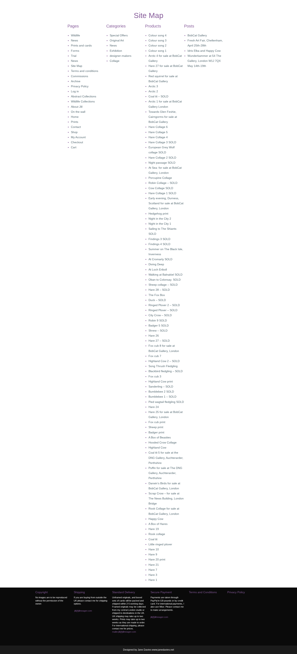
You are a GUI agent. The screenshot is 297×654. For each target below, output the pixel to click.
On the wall (78, 111)
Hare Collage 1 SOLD (162, 193)
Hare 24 (153, 407)
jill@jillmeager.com (83, 611)
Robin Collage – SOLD (162, 182)
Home (75, 116)
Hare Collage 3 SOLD (162, 142)
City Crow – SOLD (160, 315)
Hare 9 (152, 554)
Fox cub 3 (154, 376)
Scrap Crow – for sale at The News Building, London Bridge (166, 498)
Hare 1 (152, 579)
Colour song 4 (157, 35)
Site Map (76, 65)
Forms (75, 50)
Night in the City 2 (159, 218)
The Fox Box (156, 295)
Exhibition (116, 50)
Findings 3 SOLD (159, 239)
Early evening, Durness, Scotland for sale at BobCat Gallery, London (165, 203)
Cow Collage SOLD (160, 188)
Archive (75, 81)
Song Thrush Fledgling (163, 366)
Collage (114, 60)
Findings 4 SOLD (159, 244)
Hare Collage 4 (158, 137)
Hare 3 (152, 574)
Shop (74, 132)
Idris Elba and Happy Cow (204, 50)
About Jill (76, 106)
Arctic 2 (153, 91)
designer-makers (120, 55)
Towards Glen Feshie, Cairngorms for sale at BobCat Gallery (162, 116)
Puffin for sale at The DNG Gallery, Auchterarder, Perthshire (165, 473)
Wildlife (75, 35)
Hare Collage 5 (158, 132)
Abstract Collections (83, 96)
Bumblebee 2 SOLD (161, 391)
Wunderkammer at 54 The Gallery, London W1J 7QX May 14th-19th (204, 60)
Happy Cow (155, 518)
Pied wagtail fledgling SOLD (166, 401)
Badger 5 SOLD (158, 325)
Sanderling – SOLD (160, 386)
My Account (78, 137)
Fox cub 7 (154, 356)
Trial (73, 55)
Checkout (77, 142)
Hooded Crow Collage (162, 442)
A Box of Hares (157, 524)
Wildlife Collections (83, 101)
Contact (76, 126)
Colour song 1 (157, 50)
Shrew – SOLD (157, 330)
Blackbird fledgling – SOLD (165, 371)
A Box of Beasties (159, 437)
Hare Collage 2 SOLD (162, 157)
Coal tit (152, 539)
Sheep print (155, 427)
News (74, 40)
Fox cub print (156, 422)
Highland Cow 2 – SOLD (164, 361)
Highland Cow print (160, 381)
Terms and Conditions (203, 592)
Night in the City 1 (159, 223)
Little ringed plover (160, 544)
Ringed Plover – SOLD (162, 310)
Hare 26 (153, 335)
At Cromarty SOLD (160, 259)
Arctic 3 (153, 86)
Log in (75, 91)
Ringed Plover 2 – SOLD (164, 305)
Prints (74, 121)
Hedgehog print (158, 213)
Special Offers (119, 35)
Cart (73, 147)
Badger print (156, 432)
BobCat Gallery (197, 35)
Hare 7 (152, 569)
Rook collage (156, 534)
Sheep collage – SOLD (163, 284)
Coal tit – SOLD (158, 96)
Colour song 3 (157, 40)
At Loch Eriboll (157, 269)
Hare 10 (153, 549)
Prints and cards (81, 45)
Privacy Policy (79, 86)
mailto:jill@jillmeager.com (124, 632)
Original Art (117, 40)
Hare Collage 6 (158, 126)
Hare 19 (153, 529)
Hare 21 (153, 564)
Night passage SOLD (161, 162)
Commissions (79, 76)
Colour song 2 (157, 45)
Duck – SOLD (157, 300)
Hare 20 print (156, 559)
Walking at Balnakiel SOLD (165, 274)
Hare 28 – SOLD (159, 289)
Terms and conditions (84, 71)
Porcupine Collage (160, 177)
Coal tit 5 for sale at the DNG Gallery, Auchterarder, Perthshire (165, 457)
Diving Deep (156, 264)
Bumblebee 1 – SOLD (162, 396)
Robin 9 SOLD (157, 320)
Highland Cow (157, 447)
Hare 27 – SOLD (159, 340)
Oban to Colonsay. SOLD (164, 279)
